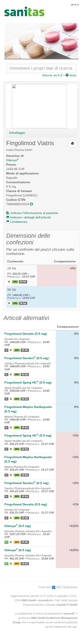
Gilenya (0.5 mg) (17, 526)
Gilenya (12, 160)
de (72, 4)
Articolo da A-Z (52, 75)
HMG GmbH (28, 600)
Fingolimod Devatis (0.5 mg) (25, 333)
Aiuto (72, 75)
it (78, 4)
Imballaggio (17, 132)
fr (75, 4)
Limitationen (18, 221)
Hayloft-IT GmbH (67, 604)
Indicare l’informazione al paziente (34, 213)
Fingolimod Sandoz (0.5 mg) (26, 358)
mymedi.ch (45, 600)
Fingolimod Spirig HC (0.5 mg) (28, 382)
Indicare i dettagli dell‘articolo (30, 217)
